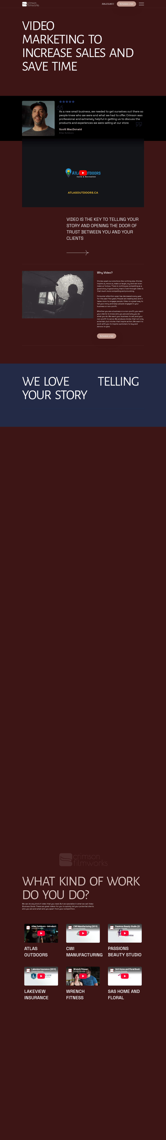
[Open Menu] (141, 3)
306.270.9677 (108, 4)
